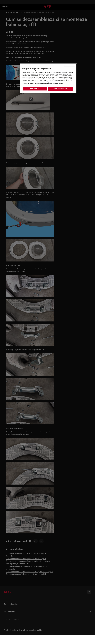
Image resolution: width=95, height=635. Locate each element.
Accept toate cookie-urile (60, 88)
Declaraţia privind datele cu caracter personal (51, 83)
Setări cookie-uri (34, 88)
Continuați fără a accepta (69, 65)
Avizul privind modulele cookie (30, 83)
